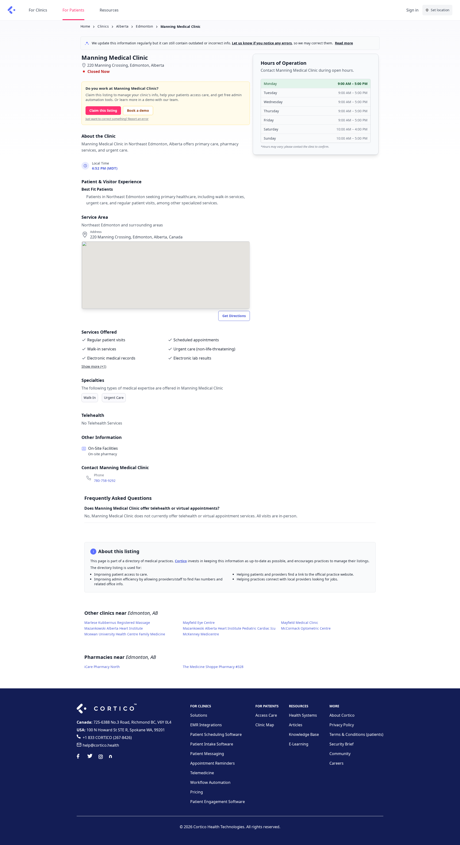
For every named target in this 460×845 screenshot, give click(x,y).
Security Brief (341, 744)
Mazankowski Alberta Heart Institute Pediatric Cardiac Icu (229, 628)
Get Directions (234, 315)
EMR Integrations (206, 724)
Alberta (122, 26)
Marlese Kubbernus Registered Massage (117, 622)
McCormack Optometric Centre (306, 628)
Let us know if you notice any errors (262, 43)
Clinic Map (264, 724)
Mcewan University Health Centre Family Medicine (124, 634)
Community (340, 753)
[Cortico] (11, 10)
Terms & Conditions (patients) (356, 734)
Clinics (103, 26)
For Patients (73, 10)
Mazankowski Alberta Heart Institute (113, 628)
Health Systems (303, 715)
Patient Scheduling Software (216, 734)
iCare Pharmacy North (102, 666)
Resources (109, 10)
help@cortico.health (101, 745)
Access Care (266, 715)
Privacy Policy (341, 724)
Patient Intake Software (211, 744)
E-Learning (298, 744)
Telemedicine (202, 772)
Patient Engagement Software (217, 801)
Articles (295, 724)
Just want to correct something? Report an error (117, 119)
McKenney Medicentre (201, 634)
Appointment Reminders (212, 763)
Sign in (412, 10)
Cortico (181, 561)
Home (85, 26)
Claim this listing (103, 110)
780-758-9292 (104, 480)
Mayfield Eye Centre (199, 622)
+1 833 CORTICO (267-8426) (107, 737)
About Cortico (342, 715)
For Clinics (38, 10)
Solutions (198, 715)
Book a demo (138, 110)
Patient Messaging (207, 753)
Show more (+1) (93, 366)
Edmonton (144, 26)
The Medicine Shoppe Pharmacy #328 (213, 666)
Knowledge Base (304, 734)
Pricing (196, 792)
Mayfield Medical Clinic (299, 622)
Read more (344, 43)
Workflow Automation (210, 782)
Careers (336, 763)
